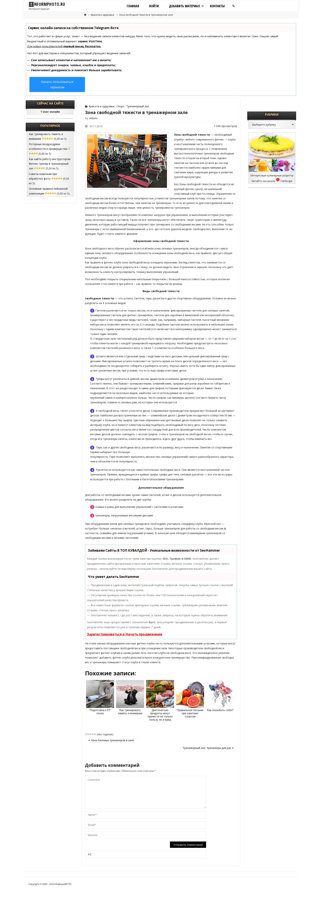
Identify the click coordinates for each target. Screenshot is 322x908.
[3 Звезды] (90, 734)
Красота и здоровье (102, 14)
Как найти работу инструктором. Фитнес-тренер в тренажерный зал (50, 163)
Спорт (120, 106)
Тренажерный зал (137, 106)
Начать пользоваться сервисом (57, 84)
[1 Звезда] (86, 734)
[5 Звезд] (95, 734)
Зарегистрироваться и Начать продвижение (124, 634)
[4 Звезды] (93, 734)
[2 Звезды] (88, 734)
